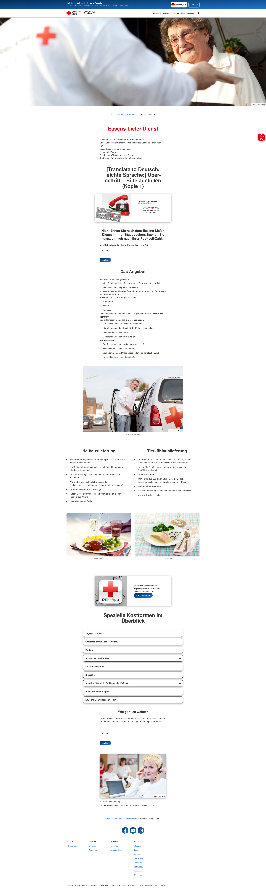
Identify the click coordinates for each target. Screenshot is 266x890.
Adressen (137, 846)
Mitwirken (166, 13)
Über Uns (175, 13)
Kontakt (136, 850)
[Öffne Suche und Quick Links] (198, 13)
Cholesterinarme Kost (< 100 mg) (101, 641)
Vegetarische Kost (94, 633)
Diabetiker (90, 674)
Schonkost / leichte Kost (97, 658)
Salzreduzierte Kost (95, 666)
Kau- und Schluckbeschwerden (100, 699)
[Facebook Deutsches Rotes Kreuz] (125, 830)
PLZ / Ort (105, 250)
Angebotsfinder (117, 850)
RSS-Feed (138, 871)
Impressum (138, 862)
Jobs (183, 13)
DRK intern (138, 875)
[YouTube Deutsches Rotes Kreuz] (133, 830)
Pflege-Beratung (110, 801)
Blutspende (93, 850)
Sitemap (137, 854)
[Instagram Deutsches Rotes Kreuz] (141, 830)
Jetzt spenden (71, 846)
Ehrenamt (92, 846)
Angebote (157, 13)
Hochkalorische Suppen (97, 691)
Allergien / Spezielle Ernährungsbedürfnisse (107, 683)
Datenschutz (138, 858)
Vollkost (89, 649)
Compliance (138, 866)
